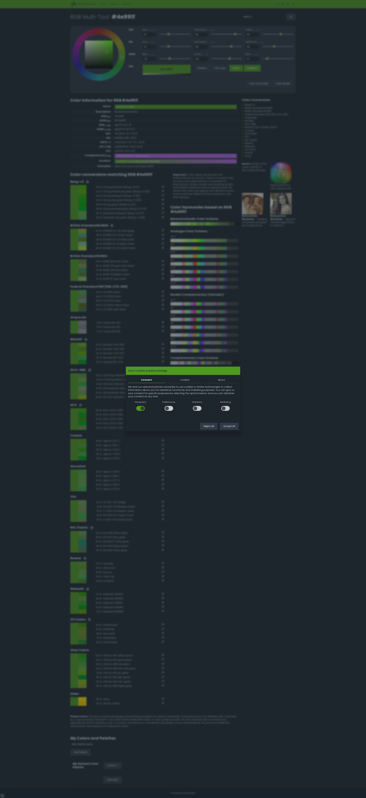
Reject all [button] (209, 426)
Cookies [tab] (184, 379)
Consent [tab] (146, 379)
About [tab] (221, 379)
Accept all (229, 426)
